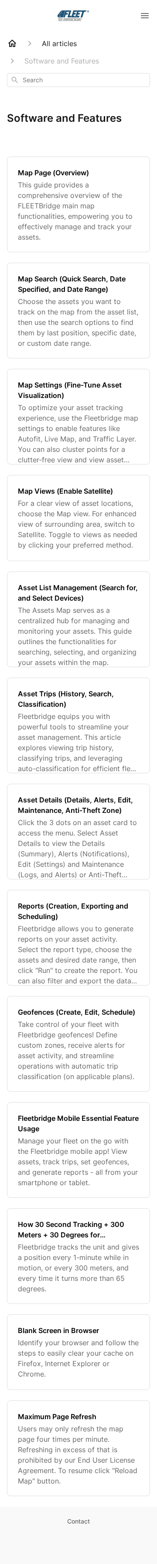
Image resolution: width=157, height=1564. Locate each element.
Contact (78, 1521)
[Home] (12, 43)
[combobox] (78, 80)
